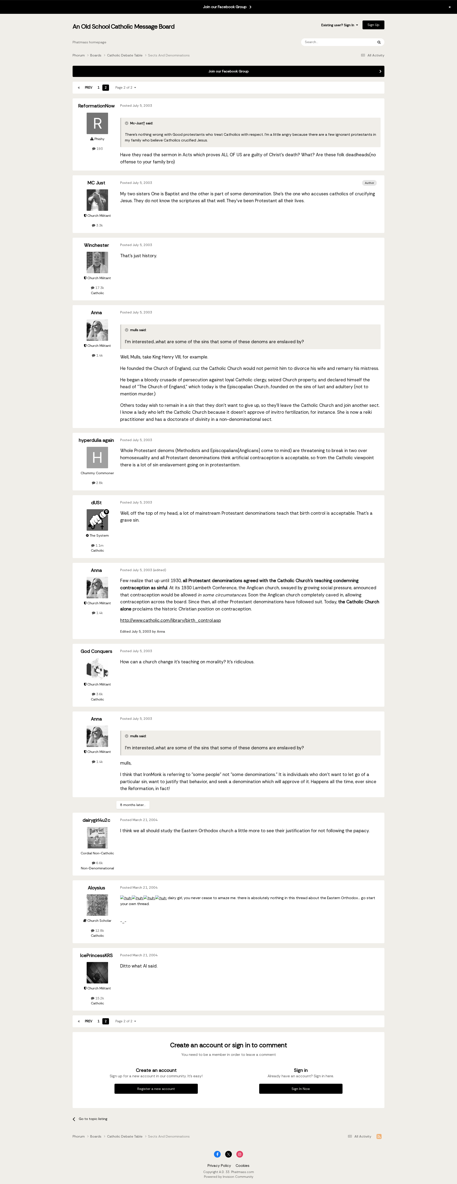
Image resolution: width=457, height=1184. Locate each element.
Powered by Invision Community (228, 1177)
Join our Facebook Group (225, 7)
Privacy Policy (219, 1165)
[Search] (379, 42)
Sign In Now (301, 1089)
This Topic (359, 42)
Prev (88, 88)
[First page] (78, 88)
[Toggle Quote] (127, 123)
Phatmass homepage (89, 42)
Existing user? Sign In (338, 25)
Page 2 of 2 (124, 88)
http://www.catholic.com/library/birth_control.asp (170, 620)
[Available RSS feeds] (379, 1136)
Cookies (242, 1165)
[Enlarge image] (126, 898)
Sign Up (373, 25)
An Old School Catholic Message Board (123, 26)
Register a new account (156, 1089)
